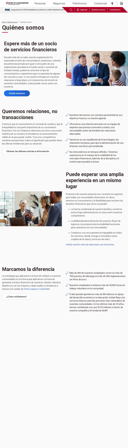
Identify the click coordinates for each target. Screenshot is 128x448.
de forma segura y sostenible (35, 289)
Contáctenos (115, 10)
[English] (121, 3)
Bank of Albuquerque (9, 22)
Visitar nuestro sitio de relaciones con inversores (90, 244)
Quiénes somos (98, 10)
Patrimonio (80, 3)
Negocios (59, 3)
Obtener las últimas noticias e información (29, 152)
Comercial (100, 3)
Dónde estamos (19, 94)
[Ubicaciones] (112, 3)
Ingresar (83, 10)
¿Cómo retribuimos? (18, 297)
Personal (40, 3)
